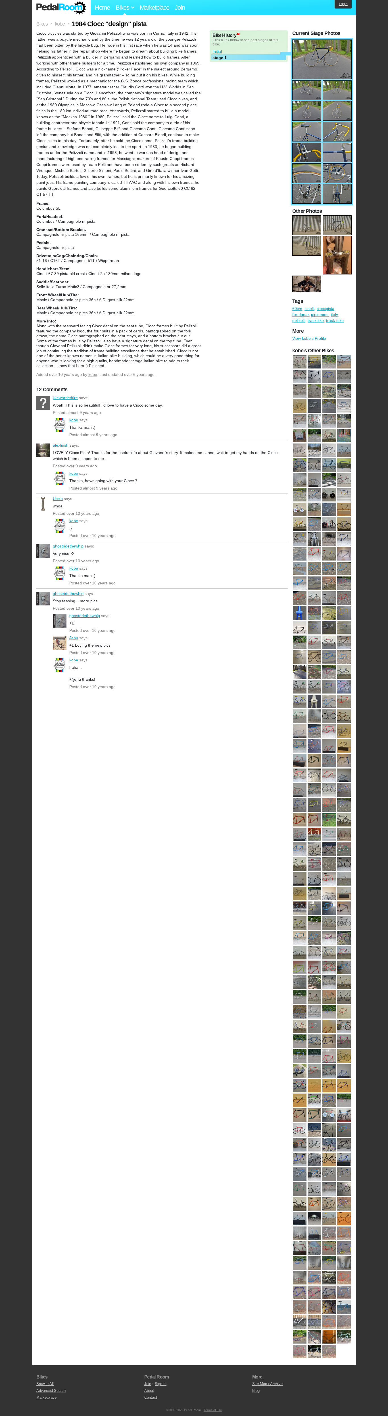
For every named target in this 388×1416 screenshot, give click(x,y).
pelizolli (298, 320)
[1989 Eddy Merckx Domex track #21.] (344, 495)
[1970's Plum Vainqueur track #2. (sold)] (344, 687)
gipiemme (320, 314)
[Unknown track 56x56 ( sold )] (299, 1352)
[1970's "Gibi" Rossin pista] (299, 406)
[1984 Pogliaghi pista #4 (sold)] (314, 1026)
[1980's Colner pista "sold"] (314, 834)
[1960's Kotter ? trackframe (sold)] (299, 598)
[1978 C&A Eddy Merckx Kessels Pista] (299, 436)
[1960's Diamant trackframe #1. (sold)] (314, 569)
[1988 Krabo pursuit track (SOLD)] (299, 1071)
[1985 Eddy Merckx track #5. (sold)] (329, 1041)
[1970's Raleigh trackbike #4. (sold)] (329, 701)
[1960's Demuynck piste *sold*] (299, 569)
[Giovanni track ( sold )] (299, 1307)
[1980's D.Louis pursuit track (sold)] (329, 849)
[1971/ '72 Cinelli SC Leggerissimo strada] (299, 421)
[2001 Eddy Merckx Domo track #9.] (299, 539)
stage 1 (219, 57)
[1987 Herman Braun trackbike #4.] (344, 480)
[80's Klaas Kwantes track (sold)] (299, 1233)
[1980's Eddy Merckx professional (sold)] (314, 864)
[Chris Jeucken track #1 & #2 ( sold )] (299, 1263)
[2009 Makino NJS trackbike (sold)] (344, 1204)
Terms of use (213, 1410)
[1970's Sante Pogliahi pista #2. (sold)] (299, 716)
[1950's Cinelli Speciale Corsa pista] (299, 362)
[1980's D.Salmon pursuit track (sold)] (344, 849)
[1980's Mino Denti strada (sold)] (314, 923)
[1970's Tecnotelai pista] (314, 716)
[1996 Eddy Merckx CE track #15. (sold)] (329, 1130)
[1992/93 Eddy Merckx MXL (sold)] (299, 1115)
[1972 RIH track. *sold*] (314, 761)
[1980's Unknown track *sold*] (329, 967)
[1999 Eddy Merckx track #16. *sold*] (344, 1130)
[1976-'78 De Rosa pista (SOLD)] (314, 775)
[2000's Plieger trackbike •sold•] (329, 1174)
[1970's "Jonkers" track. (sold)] (344, 672)
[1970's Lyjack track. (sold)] (314, 687)
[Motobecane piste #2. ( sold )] (344, 1322)
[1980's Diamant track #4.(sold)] (344, 834)
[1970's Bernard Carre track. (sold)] (314, 628)
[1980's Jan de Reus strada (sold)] (329, 894)
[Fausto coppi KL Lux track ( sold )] (329, 1292)
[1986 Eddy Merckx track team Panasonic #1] (314, 480)
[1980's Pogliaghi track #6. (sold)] (299, 938)
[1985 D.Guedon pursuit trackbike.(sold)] (344, 1026)
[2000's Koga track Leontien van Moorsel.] (329, 524)
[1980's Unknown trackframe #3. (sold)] (299, 967)
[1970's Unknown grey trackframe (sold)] (299, 731)
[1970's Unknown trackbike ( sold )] (344, 731)
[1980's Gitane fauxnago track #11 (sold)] (329, 879)
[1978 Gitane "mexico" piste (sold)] (344, 775)
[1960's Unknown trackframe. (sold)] (299, 613)
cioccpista (325, 308)
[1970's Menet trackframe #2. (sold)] (329, 687)
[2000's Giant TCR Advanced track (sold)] (329, 1159)
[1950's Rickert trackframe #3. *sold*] (344, 539)
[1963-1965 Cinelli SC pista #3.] (299, 391)
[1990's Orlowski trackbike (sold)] (314, 1100)
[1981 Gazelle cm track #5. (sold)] (329, 997)
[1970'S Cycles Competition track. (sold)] (329, 642)
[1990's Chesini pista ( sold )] (344, 1071)
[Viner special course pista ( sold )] (329, 1352)
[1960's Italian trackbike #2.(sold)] (344, 583)
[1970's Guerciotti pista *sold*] (314, 672)
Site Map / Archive (267, 1384)
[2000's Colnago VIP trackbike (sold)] (314, 1145)
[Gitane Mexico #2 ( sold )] (314, 1307)
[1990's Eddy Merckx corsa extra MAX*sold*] (299, 1086)
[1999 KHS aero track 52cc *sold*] (299, 1145)
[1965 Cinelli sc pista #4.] (329, 391)
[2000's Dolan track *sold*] (344, 1145)
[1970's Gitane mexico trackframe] (314, 657)
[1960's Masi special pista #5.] (329, 376)
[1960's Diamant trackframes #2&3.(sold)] (299, 583)
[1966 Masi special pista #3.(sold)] (344, 613)
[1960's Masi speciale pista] (299, 376)
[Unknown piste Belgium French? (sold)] (344, 1337)
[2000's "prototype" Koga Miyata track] (344, 524)
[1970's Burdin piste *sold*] (299, 642)
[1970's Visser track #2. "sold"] (314, 746)
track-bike (335, 320)
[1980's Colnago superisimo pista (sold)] (299, 834)
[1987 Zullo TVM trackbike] (299, 495)
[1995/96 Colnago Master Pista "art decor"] (344, 509)
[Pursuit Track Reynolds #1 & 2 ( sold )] (314, 1337)
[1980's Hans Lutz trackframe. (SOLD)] (314, 894)
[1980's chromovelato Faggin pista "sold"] (329, 820)
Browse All (45, 1384)
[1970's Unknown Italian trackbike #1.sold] (314, 731)
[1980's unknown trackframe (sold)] (314, 967)
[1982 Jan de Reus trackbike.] (299, 465)
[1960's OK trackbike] (344, 376)
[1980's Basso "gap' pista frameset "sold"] (329, 805)
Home (102, 7)
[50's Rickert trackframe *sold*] (299, 1219)
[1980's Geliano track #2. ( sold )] (299, 879)
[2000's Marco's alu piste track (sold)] (299, 1174)
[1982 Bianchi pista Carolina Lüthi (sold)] (314, 1012)
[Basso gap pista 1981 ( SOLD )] (329, 1233)
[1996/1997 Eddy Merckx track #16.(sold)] (314, 1130)
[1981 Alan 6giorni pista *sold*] (329, 982)
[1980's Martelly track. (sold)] (329, 908)
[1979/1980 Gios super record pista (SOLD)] (344, 790)
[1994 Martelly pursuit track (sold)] (299, 1130)
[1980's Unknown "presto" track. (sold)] (329, 953)
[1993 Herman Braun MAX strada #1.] (314, 509)
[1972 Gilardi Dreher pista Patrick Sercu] (329, 421)
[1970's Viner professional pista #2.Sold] (299, 746)
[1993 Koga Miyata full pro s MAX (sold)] (344, 1115)
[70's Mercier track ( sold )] (314, 1219)
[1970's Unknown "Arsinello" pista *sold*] (344, 716)
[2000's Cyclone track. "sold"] (329, 1145)
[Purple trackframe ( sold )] (299, 1337)
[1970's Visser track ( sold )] (329, 746)
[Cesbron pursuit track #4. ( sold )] (314, 1248)
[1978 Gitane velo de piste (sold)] (299, 790)
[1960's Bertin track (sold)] (329, 554)
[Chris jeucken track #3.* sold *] (314, 1263)
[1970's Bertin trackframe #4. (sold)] (344, 628)
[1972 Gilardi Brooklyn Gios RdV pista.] (314, 421)
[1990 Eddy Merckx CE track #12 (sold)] (314, 1071)
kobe (92, 374)
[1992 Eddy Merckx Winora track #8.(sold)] (314, 1115)
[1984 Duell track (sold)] (299, 1026)
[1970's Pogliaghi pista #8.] (329, 406)
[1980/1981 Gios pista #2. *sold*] (314, 805)
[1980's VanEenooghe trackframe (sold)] (299, 982)
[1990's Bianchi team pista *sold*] (329, 1071)
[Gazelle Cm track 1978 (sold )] (344, 1292)
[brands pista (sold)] (299, 1248)
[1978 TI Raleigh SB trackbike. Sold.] (329, 790)
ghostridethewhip (43, 551)
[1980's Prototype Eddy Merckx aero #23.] (299, 450)
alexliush (43, 450)
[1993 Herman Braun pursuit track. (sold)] (329, 1115)
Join (180, 7)
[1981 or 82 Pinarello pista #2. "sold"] (299, 1012)
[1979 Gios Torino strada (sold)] (299, 805)
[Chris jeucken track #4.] (329, 1263)
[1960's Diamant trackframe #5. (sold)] (329, 569)
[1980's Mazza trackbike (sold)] (299, 923)
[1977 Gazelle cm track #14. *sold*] (329, 775)
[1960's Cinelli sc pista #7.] (329, 362)
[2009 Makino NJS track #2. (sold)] (329, 1204)
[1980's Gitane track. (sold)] (299, 894)
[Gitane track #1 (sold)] (329, 1307)
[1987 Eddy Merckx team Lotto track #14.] (329, 480)
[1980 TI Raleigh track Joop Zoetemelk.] (314, 450)
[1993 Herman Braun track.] (329, 509)
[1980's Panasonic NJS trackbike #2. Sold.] (344, 923)
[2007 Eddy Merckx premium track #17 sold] (344, 1189)
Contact (150, 1397)
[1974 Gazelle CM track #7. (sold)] (329, 761)
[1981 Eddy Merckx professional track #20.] (329, 450)
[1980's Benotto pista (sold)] (299, 820)
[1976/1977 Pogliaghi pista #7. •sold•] (299, 775)
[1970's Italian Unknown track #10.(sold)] (329, 672)
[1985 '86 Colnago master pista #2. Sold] (329, 1026)
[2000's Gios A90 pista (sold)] (344, 1159)
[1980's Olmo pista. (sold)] (329, 923)
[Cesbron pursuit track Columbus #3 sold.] (329, 1248)
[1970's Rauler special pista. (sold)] (344, 701)
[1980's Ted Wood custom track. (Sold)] (299, 953)
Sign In (160, 1384)
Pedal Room (61, 7)
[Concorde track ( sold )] (314, 1278)
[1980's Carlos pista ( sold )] (314, 820)
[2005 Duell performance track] (314, 539)
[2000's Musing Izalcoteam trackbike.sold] (314, 1174)
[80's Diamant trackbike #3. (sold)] (344, 1219)
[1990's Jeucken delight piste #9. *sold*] (329, 1086)
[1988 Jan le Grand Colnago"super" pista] (314, 495)
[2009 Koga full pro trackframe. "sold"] (314, 1204)
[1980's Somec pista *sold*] (344, 938)
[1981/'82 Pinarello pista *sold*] (314, 982)
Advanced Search (51, 1390)
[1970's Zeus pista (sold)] (344, 746)
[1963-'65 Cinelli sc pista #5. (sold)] (329, 613)
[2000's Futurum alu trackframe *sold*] (299, 1159)
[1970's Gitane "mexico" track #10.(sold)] (299, 657)
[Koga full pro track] (299, 1322)
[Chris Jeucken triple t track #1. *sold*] (344, 1263)
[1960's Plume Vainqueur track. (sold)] (314, 598)
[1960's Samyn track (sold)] (329, 598)
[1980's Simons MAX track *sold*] (329, 938)
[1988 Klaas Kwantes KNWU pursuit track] (329, 495)
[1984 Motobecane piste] (344, 465)
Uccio (43, 504)
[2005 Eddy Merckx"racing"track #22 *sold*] (314, 1189)
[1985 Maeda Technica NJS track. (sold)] (344, 1041)
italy (334, 314)
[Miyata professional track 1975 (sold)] (329, 1322)
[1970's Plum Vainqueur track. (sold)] (299, 701)
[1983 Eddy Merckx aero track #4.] (329, 465)
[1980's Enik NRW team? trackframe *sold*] (329, 864)
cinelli (309, 308)
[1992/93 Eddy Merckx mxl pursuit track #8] (299, 509)
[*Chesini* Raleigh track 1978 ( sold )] (344, 1248)
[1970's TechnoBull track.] (344, 406)
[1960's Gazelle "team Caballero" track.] (344, 362)
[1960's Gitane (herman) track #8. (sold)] (314, 583)
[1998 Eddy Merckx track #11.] (299, 524)
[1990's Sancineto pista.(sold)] (329, 1100)
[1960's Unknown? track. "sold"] (314, 613)
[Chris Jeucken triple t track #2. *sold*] (299, 1278)
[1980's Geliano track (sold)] (314, 879)
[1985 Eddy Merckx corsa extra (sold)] (299, 1041)
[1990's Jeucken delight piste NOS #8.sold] (299, 1100)
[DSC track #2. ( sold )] (314, 1292)
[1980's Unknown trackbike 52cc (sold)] (344, 953)
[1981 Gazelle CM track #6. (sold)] (344, 997)
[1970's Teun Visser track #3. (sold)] (329, 716)
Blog (256, 1390)
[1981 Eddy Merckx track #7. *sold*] (314, 997)
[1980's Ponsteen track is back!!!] (344, 436)
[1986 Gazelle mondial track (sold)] (314, 1056)
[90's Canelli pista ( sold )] (314, 1233)
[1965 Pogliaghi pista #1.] (344, 391)
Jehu (59, 643)
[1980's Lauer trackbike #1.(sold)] (299, 908)
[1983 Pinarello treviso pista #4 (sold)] (344, 1012)
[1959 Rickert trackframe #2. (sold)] (299, 554)
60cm (297, 308)
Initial (217, 51)
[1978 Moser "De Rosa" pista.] (314, 436)
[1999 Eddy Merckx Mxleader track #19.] (314, 524)
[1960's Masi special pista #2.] (314, 376)
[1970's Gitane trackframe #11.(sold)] (344, 657)
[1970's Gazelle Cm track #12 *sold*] (344, 642)
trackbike (316, 320)
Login (343, 4)
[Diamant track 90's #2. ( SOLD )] (344, 1278)
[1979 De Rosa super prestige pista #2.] (329, 436)
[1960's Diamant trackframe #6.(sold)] (344, 569)
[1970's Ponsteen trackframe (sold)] (314, 701)
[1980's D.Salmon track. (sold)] (299, 864)
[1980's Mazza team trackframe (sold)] (344, 908)
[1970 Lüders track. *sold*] (299, 628)
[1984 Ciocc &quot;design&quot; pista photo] (322, 42)
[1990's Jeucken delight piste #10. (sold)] (314, 1086)
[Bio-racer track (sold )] (344, 1233)
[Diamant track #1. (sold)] (329, 1278)
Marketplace (154, 7)
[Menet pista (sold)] (314, 1322)
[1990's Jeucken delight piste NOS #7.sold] (344, 1086)
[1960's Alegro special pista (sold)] (314, 554)
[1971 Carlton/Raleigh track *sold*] (299, 761)
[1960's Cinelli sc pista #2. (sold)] (344, 554)
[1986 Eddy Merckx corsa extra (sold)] (299, 1056)
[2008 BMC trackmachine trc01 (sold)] (299, 1204)
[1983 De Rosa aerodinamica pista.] (314, 465)
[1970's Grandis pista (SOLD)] (299, 672)
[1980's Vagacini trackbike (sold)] (344, 967)
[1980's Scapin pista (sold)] (314, 938)
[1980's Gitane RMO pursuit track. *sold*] (344, 879)
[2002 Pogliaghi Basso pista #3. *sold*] (299, 1189)
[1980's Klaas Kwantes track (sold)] (344, 894)
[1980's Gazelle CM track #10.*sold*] (344, 864)
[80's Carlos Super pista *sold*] (329, 1219)
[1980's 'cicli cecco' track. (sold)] (344, 820)
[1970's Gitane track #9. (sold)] (329, 657)
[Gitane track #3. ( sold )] (344, 1307)
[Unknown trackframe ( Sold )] (314, 1352)
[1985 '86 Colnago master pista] (299, 480)
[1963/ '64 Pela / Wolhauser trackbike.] (314, 391)
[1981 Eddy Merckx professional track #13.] (344, 982)
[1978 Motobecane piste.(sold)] (314, 790)
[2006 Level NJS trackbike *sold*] (329, 1189)
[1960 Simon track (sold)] (329, 583)
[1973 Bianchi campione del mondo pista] (344, 421)
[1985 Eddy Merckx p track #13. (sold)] (314, 1041)
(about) (238, 34)
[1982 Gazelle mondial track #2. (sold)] (329, 1012)
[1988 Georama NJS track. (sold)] (344, 1056)
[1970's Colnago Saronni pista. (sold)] (314, 642)
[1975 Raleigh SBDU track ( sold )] (344, 761)
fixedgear (300, 314)
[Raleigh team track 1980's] (329, 539)
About (149, 1390)
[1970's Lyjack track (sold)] (299, 687)
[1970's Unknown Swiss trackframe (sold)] (329, 731)
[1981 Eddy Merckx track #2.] (344, 450)
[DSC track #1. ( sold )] (299, 1292)
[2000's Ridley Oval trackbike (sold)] (344, 1174)
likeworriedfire (43, 403)
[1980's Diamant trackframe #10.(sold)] (299, 849)
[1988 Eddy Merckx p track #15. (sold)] (329, 1056)
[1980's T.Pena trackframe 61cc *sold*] (314, 953)
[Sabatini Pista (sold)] (329, 1337)
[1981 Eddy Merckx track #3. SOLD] (299, 997)
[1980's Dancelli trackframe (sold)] (329, 834)
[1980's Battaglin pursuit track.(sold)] (344, 805)
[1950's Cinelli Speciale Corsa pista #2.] (314, 362)
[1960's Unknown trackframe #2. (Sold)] (344, 598)
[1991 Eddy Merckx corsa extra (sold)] (344, 1100)
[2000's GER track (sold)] (314, 1159)
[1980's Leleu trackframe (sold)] (314, 908)
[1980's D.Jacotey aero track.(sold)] (314, 849)
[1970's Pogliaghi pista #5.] (314, 406)
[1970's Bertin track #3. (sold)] (329, 628)
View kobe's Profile (309, 338)
